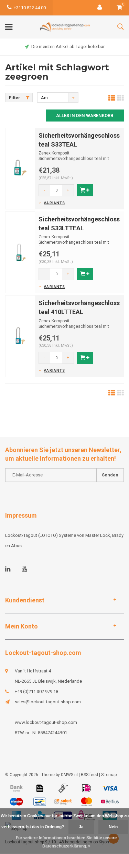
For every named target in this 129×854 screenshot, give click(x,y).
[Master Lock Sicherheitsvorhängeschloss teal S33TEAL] (20, 168)
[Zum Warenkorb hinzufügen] (85, 190)
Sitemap (109, 774)
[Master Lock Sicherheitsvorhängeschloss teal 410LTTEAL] (20, 335)
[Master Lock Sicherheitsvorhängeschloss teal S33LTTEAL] (20, 252)
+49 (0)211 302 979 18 (36, 691)
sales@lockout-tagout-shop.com (48, 701)
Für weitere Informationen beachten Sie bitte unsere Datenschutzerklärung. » (66, 842)
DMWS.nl (69, 774)
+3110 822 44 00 (30, 7)
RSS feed (89, 774)
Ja (81, 826)
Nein (113, 826)
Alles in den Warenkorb (85, 115)
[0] (119, 7)
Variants (54, 203)
